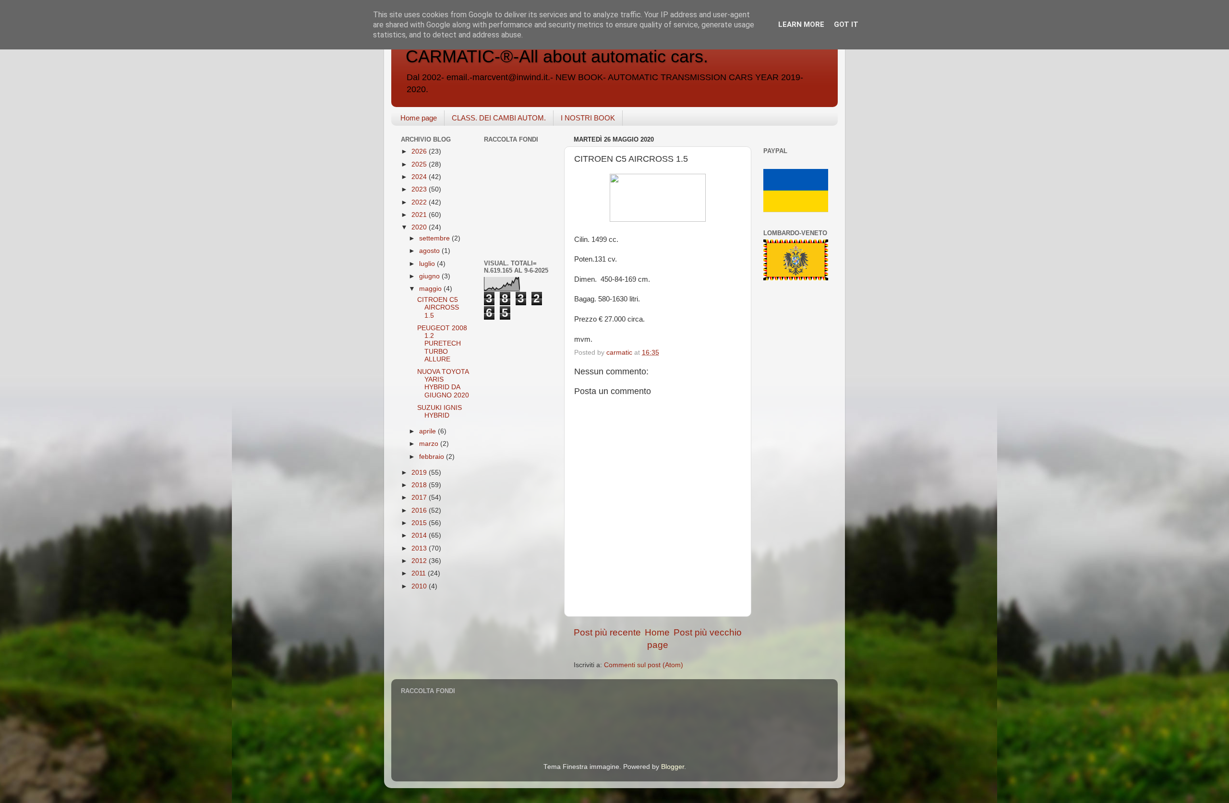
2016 (420, 510)
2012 (420, 560)
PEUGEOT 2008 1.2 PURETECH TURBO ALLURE (442, 343)
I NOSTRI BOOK (588, 118)
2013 (420, 548)
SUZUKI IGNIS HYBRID (439, 411)
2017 (420, 497)
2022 (420, 202)
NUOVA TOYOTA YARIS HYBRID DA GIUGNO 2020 (443, 383)
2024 (420, 176)
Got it (846, 24)
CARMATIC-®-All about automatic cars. (557, 56)
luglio (428, 263)
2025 (420, 164)
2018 (420, 485)
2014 (420, 535)
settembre (435, 238)
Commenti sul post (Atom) (643, 665)
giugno (430, 276)
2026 (420, 151)
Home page (418, 118)
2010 (420, 586)
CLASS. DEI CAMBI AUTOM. (499, 118)
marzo (429, 443)
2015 (420, 523)
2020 (420, 227)
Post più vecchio (708, 632)
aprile (428, 431)
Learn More (801, 24)
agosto (430, 250)
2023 (420, 189)
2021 (420, 214)
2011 (419, 573)
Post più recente (607, 632)
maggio (431, 288)
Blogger (672, 766)
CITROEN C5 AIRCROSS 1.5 (438, 307)
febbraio (432, 456)
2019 (420, 472)
